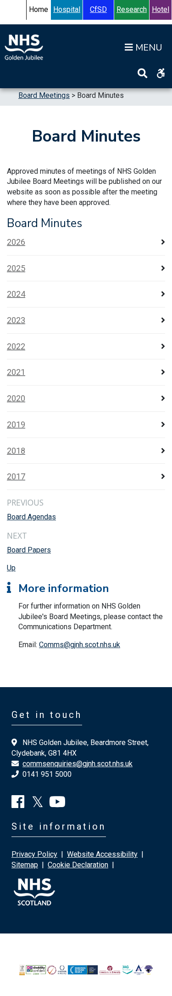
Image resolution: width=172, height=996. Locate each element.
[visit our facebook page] (17, 804)
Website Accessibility (102, 854)
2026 (16, 242)
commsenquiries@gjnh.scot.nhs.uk (77, 763)
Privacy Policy (34, 854)
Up (11, 567)
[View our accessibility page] (160, 72)
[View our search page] (142, 72)
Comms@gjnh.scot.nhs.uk (79, 644)
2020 (16, 398)
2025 (16, 268)
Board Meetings (44, 95)
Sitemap (24, 864)
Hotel (160, 9)
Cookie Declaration (78, 864)
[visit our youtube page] (57, 804)
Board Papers (29, 550)
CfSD (98, 9)
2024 (16, 294)
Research (132, 9)
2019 (16, 424)
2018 (16, 450)
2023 (16, 320)
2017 (16, 476)
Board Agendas (31, 516)
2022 (16, 346)
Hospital (66, 9)
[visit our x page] (38, 804)
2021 (16, 372)
